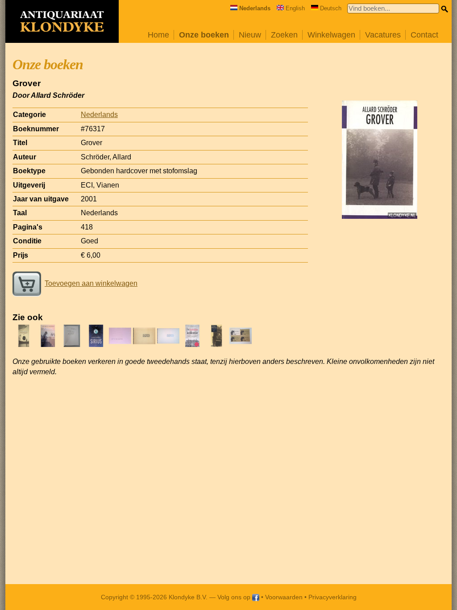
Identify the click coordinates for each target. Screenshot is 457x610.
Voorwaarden (284, 597)
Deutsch (330, 8)
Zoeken (284, 34)
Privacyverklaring (332, 597)
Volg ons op (234, 597)
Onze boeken (204, 34)
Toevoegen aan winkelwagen (91, 283)
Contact (424, 34)
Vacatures (383, 34)
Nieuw (250, 34)
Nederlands (99, 114)
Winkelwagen (331, 34)
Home (158, 34)
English (295, 8)
